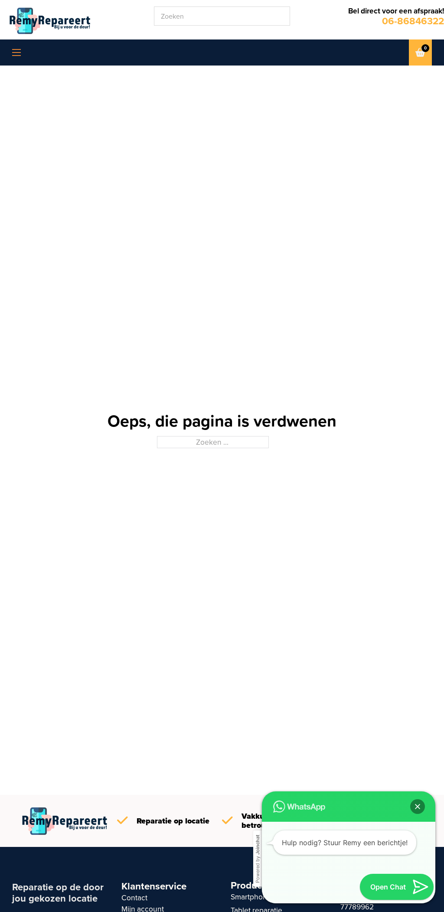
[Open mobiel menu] (16, 52)
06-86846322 (413, 21)
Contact (134, 897)
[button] (417, 806)
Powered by (258, 859)
